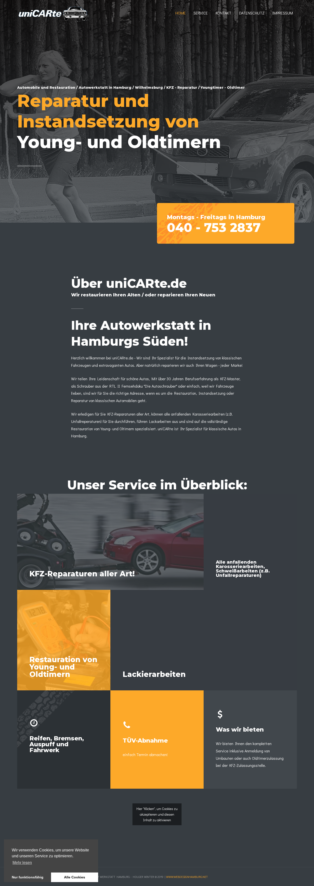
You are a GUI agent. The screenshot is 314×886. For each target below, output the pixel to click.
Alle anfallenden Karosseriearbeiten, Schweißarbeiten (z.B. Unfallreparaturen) (243, 568)
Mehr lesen (22, 863)
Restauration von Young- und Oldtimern (63, 667)
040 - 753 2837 (214, 227)
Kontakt (223, 12)
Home (180, 12)
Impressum (282, 12)
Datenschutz (251, 12)
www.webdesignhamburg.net (187, 877)
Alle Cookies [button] (74, 877)
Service (201, 12)
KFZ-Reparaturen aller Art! (82, 573)
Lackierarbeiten (154, 674)
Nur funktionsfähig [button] (27, 877)
